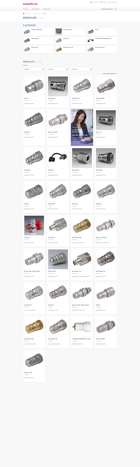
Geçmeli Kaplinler (36, 13)
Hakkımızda (46, 9)
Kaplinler (28, 13)
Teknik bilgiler (35, 9)
